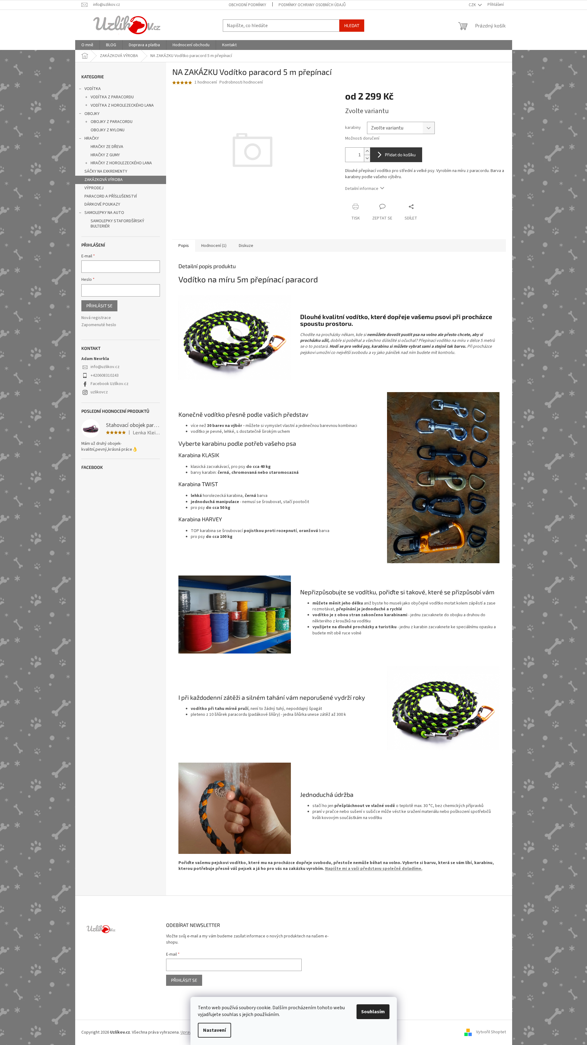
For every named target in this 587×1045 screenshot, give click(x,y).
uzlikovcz (99, 392)
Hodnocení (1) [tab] (213, 246)
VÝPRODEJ (94, 188)
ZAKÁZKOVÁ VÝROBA (103, 180)
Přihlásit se (99, 305)
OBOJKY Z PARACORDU (111, 122)
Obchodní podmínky (247, 5)
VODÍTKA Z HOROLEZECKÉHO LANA (122, 105)
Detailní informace (361, 189)
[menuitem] (87, 45)
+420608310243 (105, 375)
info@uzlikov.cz (105, 367)
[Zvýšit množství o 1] (367, 151)
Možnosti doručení (362, 138)
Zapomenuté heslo (98, 325)
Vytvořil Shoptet (491, 1032)
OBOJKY (92, 114)
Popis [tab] (183, 246)
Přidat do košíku (400, 154)
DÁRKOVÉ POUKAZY (102, 204)
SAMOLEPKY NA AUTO (104, 213)
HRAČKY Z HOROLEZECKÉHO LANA (121, 163)
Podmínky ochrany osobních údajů (312, 5)
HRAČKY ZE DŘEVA (107, 147)
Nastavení (214, 1030)
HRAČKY (91, 138)
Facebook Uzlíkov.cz (109, 384)
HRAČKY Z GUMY (105, 155)
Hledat (351, 25)
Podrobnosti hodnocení (241, 82)
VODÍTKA (92, 89)
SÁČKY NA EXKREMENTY (105, 171)
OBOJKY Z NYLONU (107, 130)
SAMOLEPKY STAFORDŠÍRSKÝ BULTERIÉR (117, 223)
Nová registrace (96, 318)
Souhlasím (373, 1011)
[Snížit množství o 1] (367, 158)
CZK (473, 5)
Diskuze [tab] (246, 246)
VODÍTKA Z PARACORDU (112, 97)
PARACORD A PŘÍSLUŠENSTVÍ (110, 196)
